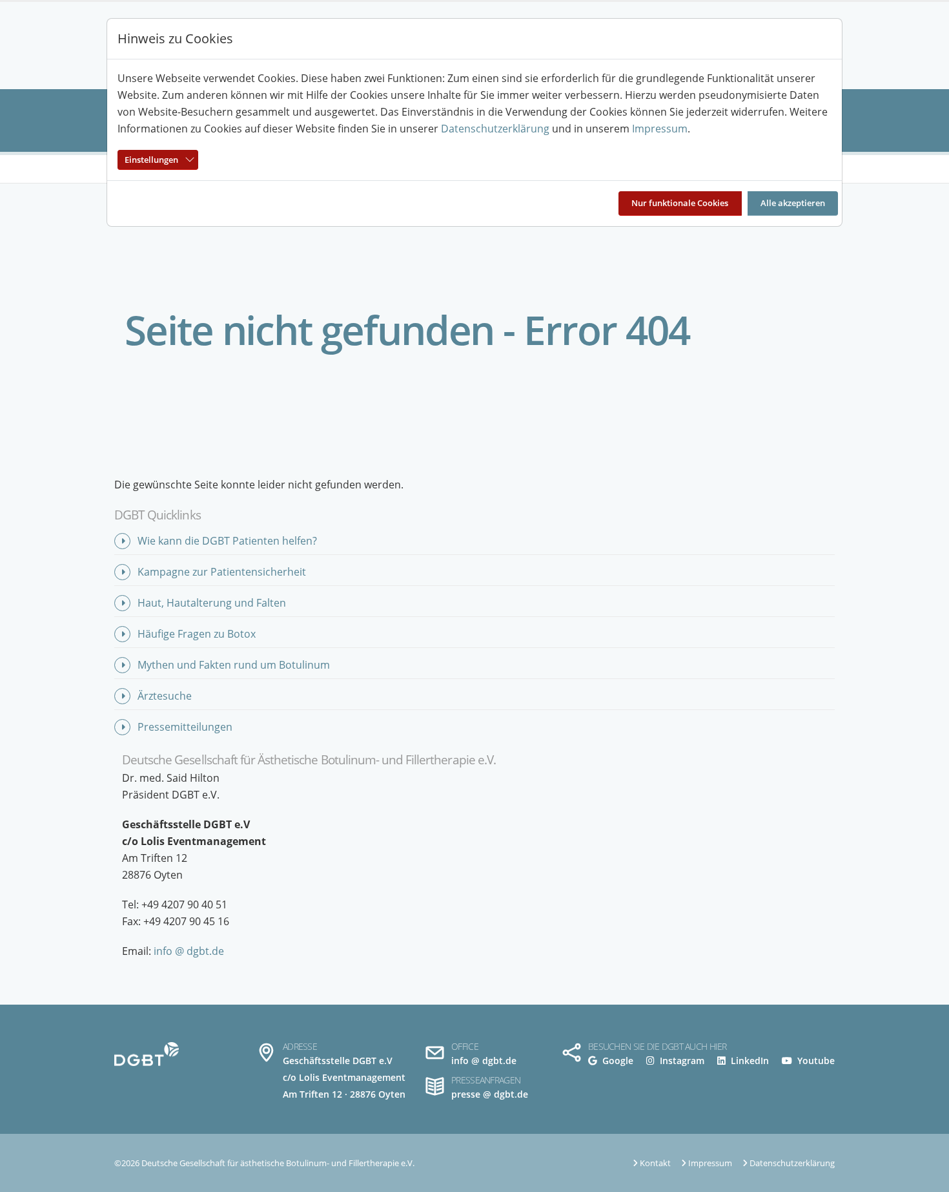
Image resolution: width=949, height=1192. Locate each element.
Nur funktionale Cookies (679, 203)
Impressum (660, 128)
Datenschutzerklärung (495, 128)
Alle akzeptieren (792, 203)
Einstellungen (151, 159)
